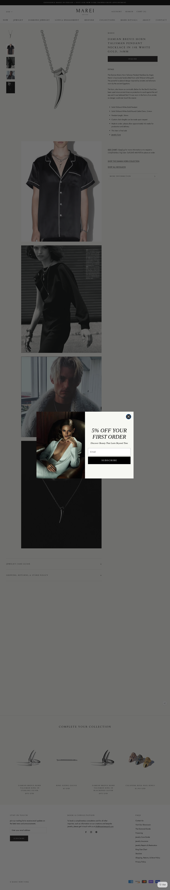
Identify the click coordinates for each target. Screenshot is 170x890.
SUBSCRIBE (109, 460)
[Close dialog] (128, 416)
